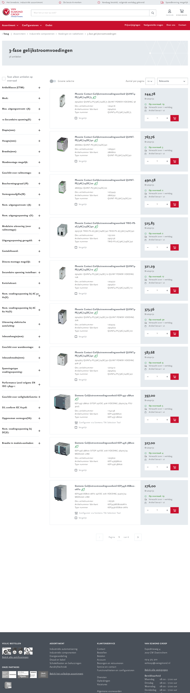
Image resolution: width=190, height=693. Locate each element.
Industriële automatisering (64, 649)
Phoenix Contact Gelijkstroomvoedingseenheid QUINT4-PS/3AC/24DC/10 (105, 268)
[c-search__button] (152, 13)
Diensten (102, 677)
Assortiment (8, 25)
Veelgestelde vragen (153, 25)
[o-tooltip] (157, 118)
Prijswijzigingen (132, 25)
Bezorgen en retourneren (110, 663)
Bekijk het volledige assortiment (66, 674)
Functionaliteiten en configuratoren (115, 670)
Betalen (101, 656)
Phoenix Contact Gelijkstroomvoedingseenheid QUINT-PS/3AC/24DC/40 (104, 139)
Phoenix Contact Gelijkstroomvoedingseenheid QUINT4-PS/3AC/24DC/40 (105, 354)
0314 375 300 (151, 659)
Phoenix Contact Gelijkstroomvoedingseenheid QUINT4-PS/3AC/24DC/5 (105, 96)
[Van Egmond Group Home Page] (12, 12)
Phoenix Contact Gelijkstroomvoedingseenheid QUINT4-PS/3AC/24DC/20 (105, 311)
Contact (182, 25)
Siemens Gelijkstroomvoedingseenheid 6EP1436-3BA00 (104, 443)
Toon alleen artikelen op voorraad (20, 79)
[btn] (174, 118)
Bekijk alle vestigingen (156, 670)
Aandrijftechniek (58, 667)
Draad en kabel (58, 660)
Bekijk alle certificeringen (15, 657)
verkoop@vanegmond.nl (157, 663)
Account (101, 660)
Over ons (170, 25)
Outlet (48, 25)
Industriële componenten (63, 653)
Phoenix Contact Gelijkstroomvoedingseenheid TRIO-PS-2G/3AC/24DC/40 (105, 225)
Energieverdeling (58, 656)
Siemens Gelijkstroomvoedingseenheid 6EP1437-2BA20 (104, 395)
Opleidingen (103, 681)
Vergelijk (83, 118)
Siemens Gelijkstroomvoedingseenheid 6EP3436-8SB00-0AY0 (105, 488)
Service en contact (106, 667)
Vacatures (102, 684)
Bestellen (102, 653)
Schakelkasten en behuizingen (65, 663)
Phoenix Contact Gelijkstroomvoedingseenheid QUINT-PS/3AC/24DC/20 (104, 182)
